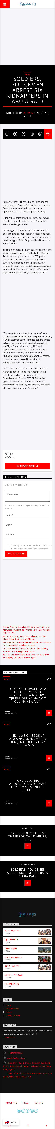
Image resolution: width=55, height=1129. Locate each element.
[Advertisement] (27, 36)
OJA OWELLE (11, 939)
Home (8, 1005)
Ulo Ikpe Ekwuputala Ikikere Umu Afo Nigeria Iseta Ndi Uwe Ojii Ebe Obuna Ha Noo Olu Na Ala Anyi (27, 695)
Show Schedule (12, 1008)
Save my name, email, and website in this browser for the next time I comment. (31, 545)
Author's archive (27, 466)
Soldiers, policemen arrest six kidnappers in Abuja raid (27, 872)
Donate (38, 1103)
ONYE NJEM (11, 948)
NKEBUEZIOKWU (14, 974)
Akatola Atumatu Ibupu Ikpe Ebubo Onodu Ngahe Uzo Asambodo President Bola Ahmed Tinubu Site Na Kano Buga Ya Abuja (26, 630)
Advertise (11, 1103)
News (27, 74)
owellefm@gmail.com (16, 1058)
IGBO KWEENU (13, 930)
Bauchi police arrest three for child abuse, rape (27, 836)
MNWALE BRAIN (13, 957)
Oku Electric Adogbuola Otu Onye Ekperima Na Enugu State (27, 785)
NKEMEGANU (12, 983)
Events (8, 1012)
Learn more (8, 1037)
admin (29, 113)
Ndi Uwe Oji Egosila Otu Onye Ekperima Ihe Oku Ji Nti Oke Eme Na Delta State (27, 740)
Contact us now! (13, 1015)
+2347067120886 (14, 1053)
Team (26, 1103)
